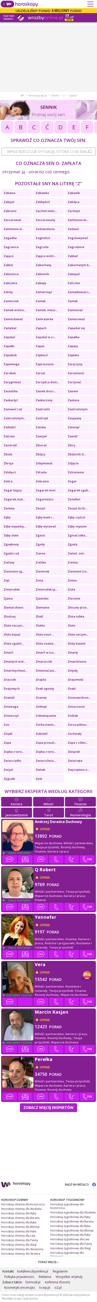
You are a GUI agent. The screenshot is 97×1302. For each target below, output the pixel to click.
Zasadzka (11, 391)
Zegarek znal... (14, 499)
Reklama (45, 1277)
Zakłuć (8, 265)
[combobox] (48, 152)
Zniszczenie (76, 707)
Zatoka (41, 427)
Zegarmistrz (45, 499)
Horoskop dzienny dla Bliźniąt (20, 1227)
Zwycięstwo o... (78, 770)
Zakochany (43, 265)
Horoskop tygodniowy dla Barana (72, 1221)
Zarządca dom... (47, 382)
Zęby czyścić (76, 517)
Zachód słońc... (46, 211)
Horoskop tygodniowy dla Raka (70, 1235)
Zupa (7, 743)
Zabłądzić (43, 202)
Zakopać (74, 274)
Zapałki (9, 346)
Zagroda (42, 247)
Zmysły (73, 670)
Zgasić (40, 535)
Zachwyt (74, 211)
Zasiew (73, 391)
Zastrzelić (43, 409)
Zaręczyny (75, 364)
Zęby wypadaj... (15, 526)
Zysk (39, 779)
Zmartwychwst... (15, 670)
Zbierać (41, 445)
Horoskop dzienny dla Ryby (18, 1213)
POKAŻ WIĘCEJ (47, 1262)
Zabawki (74, 193)
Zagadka (10, 238)
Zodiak (73, 716)
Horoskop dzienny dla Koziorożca (23, 1204)
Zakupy (41, 283)
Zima (39, 580)
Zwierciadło (12, 761)
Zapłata (73, 355)
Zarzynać (74, 382)
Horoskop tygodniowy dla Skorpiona (67, 1254)
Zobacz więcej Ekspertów (48, 1107)
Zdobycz (10, 472)
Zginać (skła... (77, 535)
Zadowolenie (45, 229)
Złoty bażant (76, 643)
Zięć (6, 580)
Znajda (41, 679)
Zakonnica (11, 274)
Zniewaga (11, 707)
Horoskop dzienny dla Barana (20, 1218)
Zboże (8, 454)
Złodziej (10, 616)
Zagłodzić (43, 238)
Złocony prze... (78, 607)
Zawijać (41, 436)
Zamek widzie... (15, 310)
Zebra (8, 481)
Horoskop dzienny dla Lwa (18, 1236)
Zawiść (73, 436)
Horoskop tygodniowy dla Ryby (70, 1217)
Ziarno (40, 553)
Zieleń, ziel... (77, 553)
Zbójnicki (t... (77, 454)
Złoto (71, 625)
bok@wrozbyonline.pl (32, 1271)
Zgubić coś (11, 553)
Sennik (55, 95)
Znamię (41, 697)
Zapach (41, 328)
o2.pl (58, 1287)
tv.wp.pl (44, 1287)
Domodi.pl (32, 1282)
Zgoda (72, 544)
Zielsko (41, 562)
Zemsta (9, 508)
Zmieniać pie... (46, 670)
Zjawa (8, 598)
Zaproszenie (45, 364)
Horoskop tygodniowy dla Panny (71, 1244)
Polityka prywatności (19, 1277)
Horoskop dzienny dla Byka (18, 1222)
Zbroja (8, 463)
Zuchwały (75, 734)
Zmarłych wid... (14, 661)
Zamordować (13, 319)
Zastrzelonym (78, 409)
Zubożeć (42, 734)
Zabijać (9, 202)
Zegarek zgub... (79, 490)
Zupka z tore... (14, 752)
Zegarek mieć (45, 490)
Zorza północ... (78, 725)
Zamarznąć (44, 292)
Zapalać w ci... (45, 337)
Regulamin (60, 1271)
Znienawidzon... (79, 697)
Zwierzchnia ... (46, 761)
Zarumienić (76, 373)
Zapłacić (42, 355)
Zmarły (73, 652)
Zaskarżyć (11, 400)
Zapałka (73, 337)
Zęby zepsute (77, 526)
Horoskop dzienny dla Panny (19, 1240)
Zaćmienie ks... (78, 220)
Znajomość (75, 679)
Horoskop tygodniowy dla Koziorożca (67, 1206)
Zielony (9, 562)
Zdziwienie (76, 472)
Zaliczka (74, 283)
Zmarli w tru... (45, 652)
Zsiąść (8, 734)
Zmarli (8, 652)
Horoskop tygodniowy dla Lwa (69, 1239)
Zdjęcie (73, 463)
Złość (39, 616)
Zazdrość (10, 445)
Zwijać (8, 770)
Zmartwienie (77, 661)
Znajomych (12, 688)
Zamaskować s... (79, 292)
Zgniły (40, 544)
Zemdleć (74, 499)
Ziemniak (42, 571)
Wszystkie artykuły (69, 1277)
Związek (74, 752)
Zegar (72, 481)
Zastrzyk (42, 418)
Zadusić (73, 229)
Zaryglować (12, 382)
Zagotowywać (78, 238)
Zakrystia (10, 283)
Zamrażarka (44, 319)
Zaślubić (10, 427)
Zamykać (10, 328)
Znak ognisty (45, 688)
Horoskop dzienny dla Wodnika (21, 1209)
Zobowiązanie (46, 716)
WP (22, 95)
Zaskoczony (44, 400)
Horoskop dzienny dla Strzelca (20, 1254)
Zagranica (11, 247)
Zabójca (73, 202)
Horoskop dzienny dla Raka (18, 1231)
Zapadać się (76, 328)
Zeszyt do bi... (77, 508)
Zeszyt (40, 508)
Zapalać (9, 337)
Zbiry (71, 445)
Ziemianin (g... (14, 571)
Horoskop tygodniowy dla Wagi (70, 1248)
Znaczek (10, 679)
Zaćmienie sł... (14, 229)
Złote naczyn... (14, 625)
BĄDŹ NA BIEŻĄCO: (77, 1184)
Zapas (40, 346)
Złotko (40, 625)
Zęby (7, 517)
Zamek (41, 301)
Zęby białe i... (45, 517)
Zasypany (74, 418)
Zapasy (73, 346)
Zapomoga (11, 364)
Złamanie (42, 607)
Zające (9, 256)
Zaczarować (12, 220)
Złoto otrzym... (78, 634)
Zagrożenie (76, 247)
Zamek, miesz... (47, 310)
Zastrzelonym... (14, 418)
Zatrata (9, 436)
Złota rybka (76, 616)
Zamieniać (75, 310)
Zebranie (42, 481)
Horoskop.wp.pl (37, 95)
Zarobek (10, 373)
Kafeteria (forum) (57, 1282)
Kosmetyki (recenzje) (19, 1287)
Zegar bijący (13, 490)
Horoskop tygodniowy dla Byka (70, 1226)
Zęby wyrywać (46, 526)
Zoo (6, 725)
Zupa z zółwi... (78, 743)
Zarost (40, 373)
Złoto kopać (12, 634)
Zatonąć (73, 427)
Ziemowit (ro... (78, 571)
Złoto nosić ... (45, 634)
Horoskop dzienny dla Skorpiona (22, 1249)
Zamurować (76, 319)
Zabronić (10, 211)
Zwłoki (40, 770)
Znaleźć (9, 697)
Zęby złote (11, 535)
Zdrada (41, 472)
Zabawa (9, 193)
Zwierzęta (75, 761)
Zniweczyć (11, 716)
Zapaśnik (10, 355)
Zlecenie (74, 598)
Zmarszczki (44, 661)
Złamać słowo (13, 607)
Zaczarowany (45, 220)
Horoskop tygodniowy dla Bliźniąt (72, 1230)
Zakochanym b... (79, 265)
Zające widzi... (46, 256)
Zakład (73, 256)
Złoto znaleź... (45, 643)
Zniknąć (41, 707)
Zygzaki (9, 779)
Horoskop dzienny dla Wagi (19, 1245)
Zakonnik (42, 274)
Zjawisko (42, 598)
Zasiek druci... (45, 391)
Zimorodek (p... (46, 589)
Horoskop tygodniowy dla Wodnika (73, 1212)
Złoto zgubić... (13, 643)
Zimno (72, 580)
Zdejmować (44, 463)
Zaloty (8, 292)
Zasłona (73, 400)
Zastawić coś (13, 409)
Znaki (72, 688)
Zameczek (11, 301)
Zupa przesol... (46, 743)
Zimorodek (12, 589)
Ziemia (73, 562)
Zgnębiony (11, 544)
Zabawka (42, 193)
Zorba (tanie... (46, 725)
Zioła (71, 589)
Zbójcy (40, 454)
